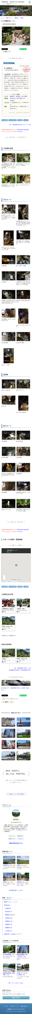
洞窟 (20, 120)
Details (20, 131)
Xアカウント (20, 838)
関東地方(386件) (15, 670)
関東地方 (17, 18)
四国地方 (8, 927)
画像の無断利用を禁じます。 (17, 843)
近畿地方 (8, 921)
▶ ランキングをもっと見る (16, 983)
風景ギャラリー (9, 18)
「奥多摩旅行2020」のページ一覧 (21, 124)
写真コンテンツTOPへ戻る (16, 794)
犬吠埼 (18, 865)
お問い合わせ (16, 998)
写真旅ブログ (20, 836)
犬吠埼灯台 (6, 865)
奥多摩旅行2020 (9, 63)
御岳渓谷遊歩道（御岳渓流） (9, 974)
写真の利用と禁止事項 (22, 129)
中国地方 (8, 924)
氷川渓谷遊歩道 (7, 954)
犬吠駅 (4, 882)
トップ (6, 1006)
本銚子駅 (19, 882)
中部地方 (8, 918)
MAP (12, 100)
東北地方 (8, 911)
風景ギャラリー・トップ (10, 902)
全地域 (7, 905)
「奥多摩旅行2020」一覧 (23, 668)
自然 (26, 120)
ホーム (2, 18)
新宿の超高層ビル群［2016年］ (22, 955)
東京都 (21, 18)
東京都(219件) (26, 670)
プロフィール (12, 836)
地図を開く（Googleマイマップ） (13, 934)
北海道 (7, 908)
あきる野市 (24, 96)
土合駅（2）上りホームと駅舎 (22, 974)
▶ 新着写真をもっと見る (16, 890)
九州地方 (8, 931)
